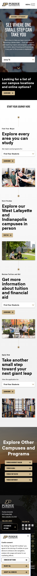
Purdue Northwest (12, 480)
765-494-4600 (7, 521)
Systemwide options (7, 527)
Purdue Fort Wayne (12, 474)
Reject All (7, 566)
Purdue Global (11, 468)
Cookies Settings (10, 560)
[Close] (28, 536)
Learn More (7, 93)
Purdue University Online (14, 462)
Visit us (6, 235)
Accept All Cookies (10, 572)
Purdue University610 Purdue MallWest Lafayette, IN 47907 (9, 514)
